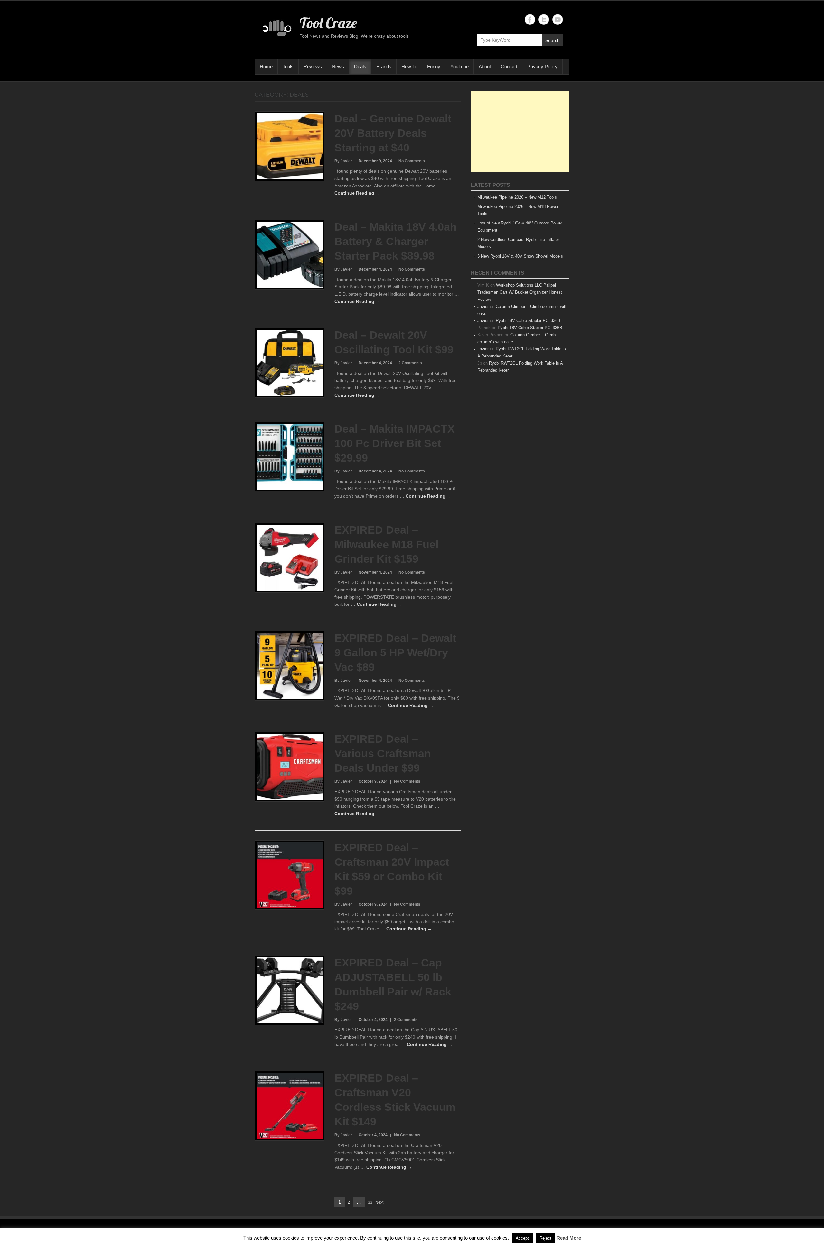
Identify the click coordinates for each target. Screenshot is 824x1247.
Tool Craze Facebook (530, 19)
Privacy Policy (542, 66)
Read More (569, 1238)
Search (552, 40)
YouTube (459, 66)
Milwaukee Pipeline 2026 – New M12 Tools (517, 197)
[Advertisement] (520, 131)
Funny (433, 66)
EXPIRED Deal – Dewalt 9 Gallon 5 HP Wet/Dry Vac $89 (395, 652)
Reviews (313, 66)
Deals (360, 66)
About (485, 66)
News (338, 66)
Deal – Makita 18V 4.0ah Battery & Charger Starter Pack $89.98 (395, 241)
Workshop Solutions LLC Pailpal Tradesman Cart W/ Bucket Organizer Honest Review (519, 292)
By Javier (343, 161)
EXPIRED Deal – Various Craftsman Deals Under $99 (382, 753)
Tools (288, 66)
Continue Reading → (357, 192)
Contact (509, 66)
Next (379, 1202)
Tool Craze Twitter (543, 19)
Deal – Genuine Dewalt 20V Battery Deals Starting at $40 (392, 133)
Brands (383, 66)
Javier (483, 306)
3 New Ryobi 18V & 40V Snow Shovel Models (520, 256)
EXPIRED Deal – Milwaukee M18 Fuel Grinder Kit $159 (386, 544)
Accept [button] (522, 1238)
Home (266, 66)
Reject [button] (545, 1238)
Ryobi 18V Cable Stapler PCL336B (528, 320)
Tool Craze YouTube (557, 19)
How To (409, 66)
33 (370, 1202)
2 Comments (410, 363)
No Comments (411, 161)
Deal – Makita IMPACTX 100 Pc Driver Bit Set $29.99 (394, 443)
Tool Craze (328, 23)
